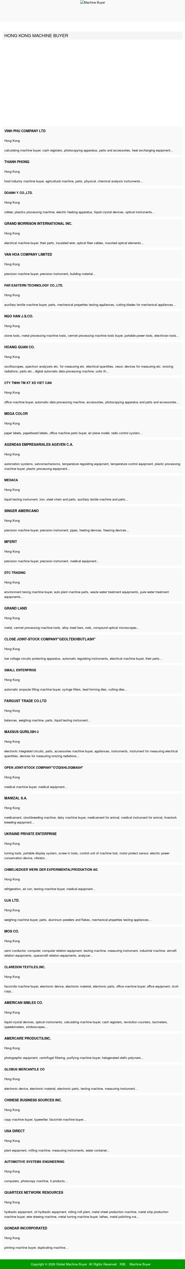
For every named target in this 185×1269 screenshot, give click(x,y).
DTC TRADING (15, 572)
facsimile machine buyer (21, 986)
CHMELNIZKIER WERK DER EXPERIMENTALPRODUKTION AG (51, 869)
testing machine (95, 950)
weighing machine (31, 720)
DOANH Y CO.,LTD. (18, 192)
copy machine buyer (18, 1119)
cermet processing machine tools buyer (95, 335)
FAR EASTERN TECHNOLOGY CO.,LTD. (33, 285)
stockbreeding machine (39, 817)
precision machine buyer (21, 273)
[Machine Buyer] (92, 2)
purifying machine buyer (83, 1057)
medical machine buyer (20, 786)
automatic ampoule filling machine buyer (32, 689)
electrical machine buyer (21, 242)
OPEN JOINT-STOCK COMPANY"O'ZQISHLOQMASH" (43, 767)
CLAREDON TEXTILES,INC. (24, 967)
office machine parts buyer (68, 433)
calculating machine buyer (22, 150)
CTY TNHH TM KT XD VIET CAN (28, 382)
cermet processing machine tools (37, 627)
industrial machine (152, 950)
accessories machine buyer (73, 751)
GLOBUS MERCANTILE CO (24, 1069)
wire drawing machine (41, 1216)
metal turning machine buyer (78, 1216)
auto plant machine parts (71, 592)
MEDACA (11, 480)
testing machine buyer (49, 888)
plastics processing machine (34, 212)
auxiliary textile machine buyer (25, 304)
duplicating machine (51, 1247)
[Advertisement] (92, 83)
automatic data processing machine (60, 402)
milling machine (39, 1150)
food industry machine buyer (24, 181)
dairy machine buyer (72, 817)
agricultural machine (59, 181)
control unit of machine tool (99, 853)
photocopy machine (34, 1181)
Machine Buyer (140, 1264)
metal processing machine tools (44, 335)
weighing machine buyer (21, 919)
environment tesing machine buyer (28, 592)
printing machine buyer (20, 1247)
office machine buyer (18, 402)
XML (122, 1264)
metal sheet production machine (114, 1211)
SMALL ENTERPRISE (20, 670)
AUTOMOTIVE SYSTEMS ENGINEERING (34, 1161)
